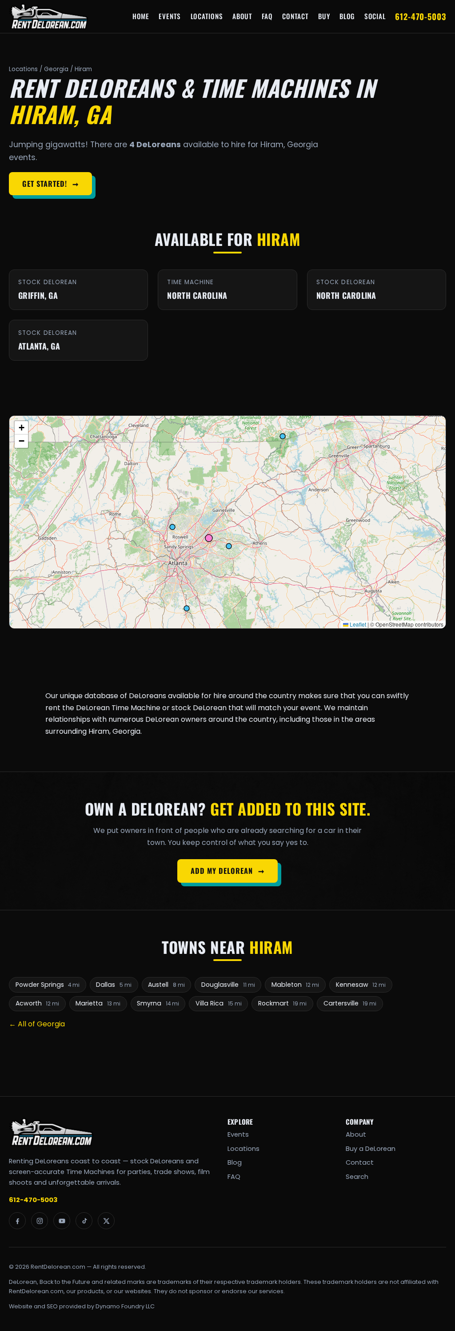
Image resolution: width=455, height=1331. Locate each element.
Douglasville (228, 984)
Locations (207, 16)
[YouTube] (61, 1220)
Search (357, 1176)
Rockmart (282, 1003)
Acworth (38, 1003)
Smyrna (158, 1003)
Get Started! (50, 183)
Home (140, 16)
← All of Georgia (37, 1024)
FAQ (267, 16)
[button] (21, 427)
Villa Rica (219, 1003)
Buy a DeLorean (370, 1148)
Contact (295, 16)
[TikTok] (84, 1220)
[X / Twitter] (106, 1220)
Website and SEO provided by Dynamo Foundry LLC (82, 1306)
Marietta (98, 1003)
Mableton (295, 984)
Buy (324, 16)
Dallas (114, 984)
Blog (347, 16)
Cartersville (350, 1003)
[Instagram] (39, 1220)
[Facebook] (17, 1220)
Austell (166, 984)
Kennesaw (361, 984)
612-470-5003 (420, 16)
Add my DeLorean (227, 870)
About (242, 16)
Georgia (56, 69)
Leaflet (357, 624)
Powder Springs (48, 984)
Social (375, 16)
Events (170, 16)
